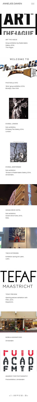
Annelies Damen (12, 4)
